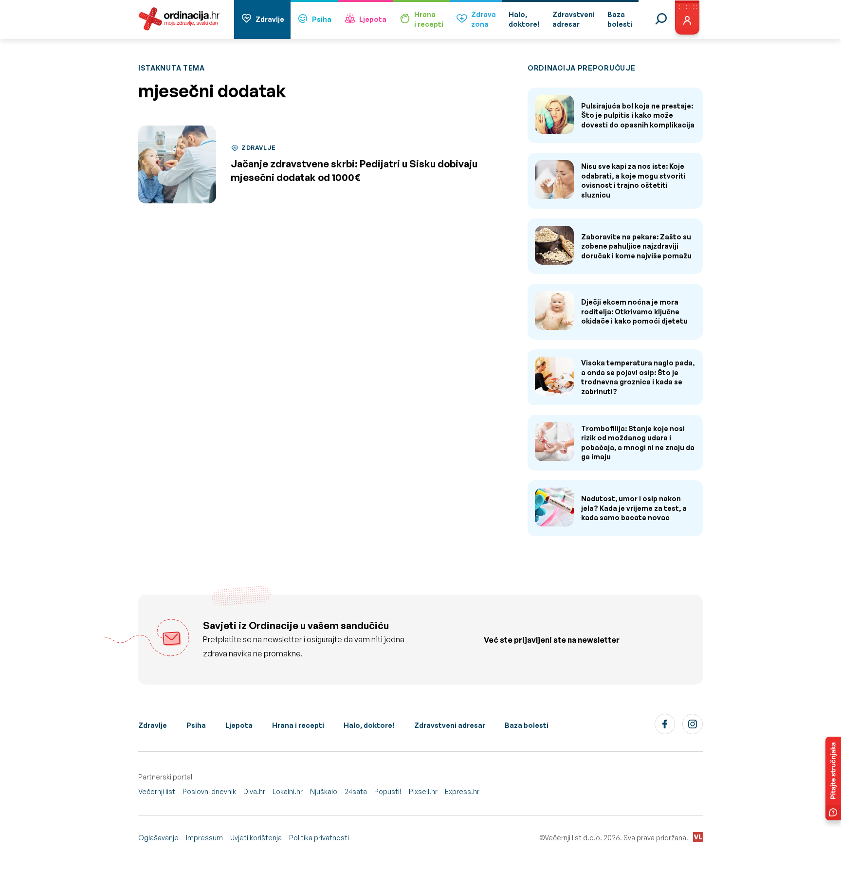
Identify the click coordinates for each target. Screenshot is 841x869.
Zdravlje (270, 19)
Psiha (321, 19)
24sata (356, 791)
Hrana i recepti (298, 725)
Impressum (204, 837)
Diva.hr (254, 791)
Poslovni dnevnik (209, 791)
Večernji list (156, 791)
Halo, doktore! (369, 725)
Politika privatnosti (319, 837)
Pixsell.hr (423, 791)
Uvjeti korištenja (256, 837)
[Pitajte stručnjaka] (833, 778)
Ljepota (372, 19)
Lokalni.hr (288, 791)
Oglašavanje (158, 837)
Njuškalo (323, 791)
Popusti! (388, 791)
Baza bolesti (526, 725)
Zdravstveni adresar (449, 725)
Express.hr (462, 791)
